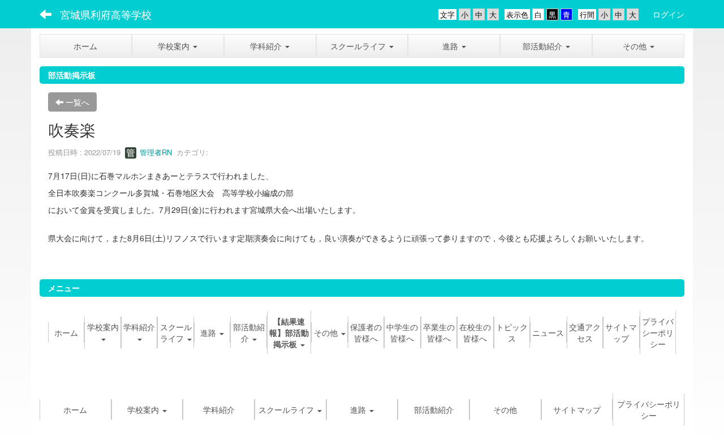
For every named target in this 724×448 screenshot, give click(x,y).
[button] (177, 46)
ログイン (668, 14)
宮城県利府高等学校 (106, 14)
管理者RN (154, 152)
